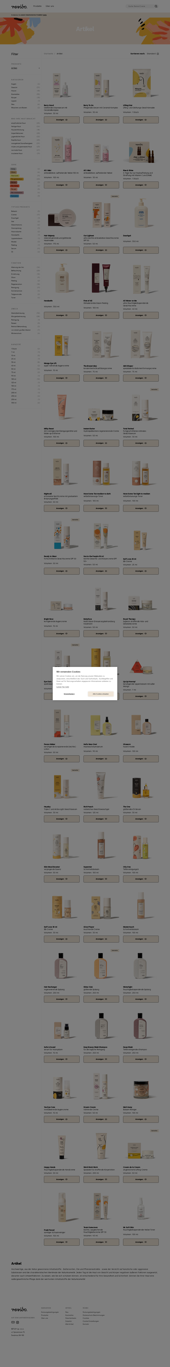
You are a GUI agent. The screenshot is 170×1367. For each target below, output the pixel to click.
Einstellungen (69, 694)
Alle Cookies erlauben (101, 694)
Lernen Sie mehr (62, 687)
